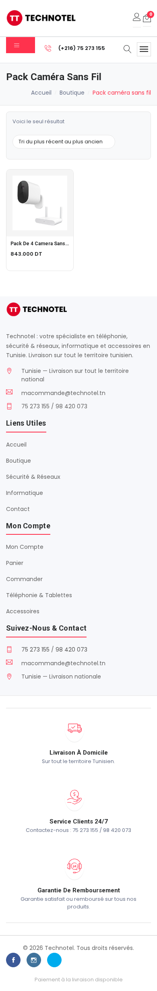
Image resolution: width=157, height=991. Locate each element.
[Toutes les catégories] (20, 45)
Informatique (24, 493)
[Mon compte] (137, 18)
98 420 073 (71, 649)
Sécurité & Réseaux (33, 477)
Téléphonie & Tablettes (39, 595)
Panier (14, 563)
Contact (18, 509)
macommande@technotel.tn (63, 393)
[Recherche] (128, 50)
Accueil (41, 93)
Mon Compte (24, 547)
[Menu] (144, 49)
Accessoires (22, 611)
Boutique (72, 93)
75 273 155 (35, 649)
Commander (24, 579)
